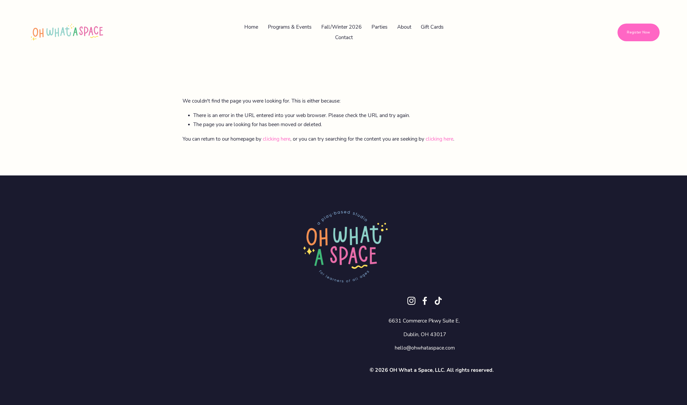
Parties (379, 27)
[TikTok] (438, 301)
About (404, 27)
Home (251, 27)
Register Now (638, 32)
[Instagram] (411, 301)
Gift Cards (432, 27)
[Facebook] (425, 301)
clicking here (276, 139)
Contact (344, 37)
